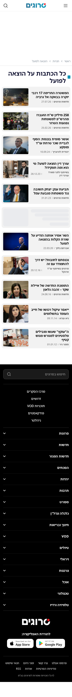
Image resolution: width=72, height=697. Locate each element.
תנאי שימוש (12, 663)
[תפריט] (66, 6)
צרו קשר (43, 663)
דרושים (36, 398)
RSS (18, 669)
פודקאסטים (36, 413)
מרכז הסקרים (36, 391)
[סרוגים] (36, 622)
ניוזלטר (36, 420)
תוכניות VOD (36, 406)
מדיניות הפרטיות (46, 669)
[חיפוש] (5, 5)
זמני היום (28, 663)
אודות (28, 669)
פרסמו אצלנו (59, 663)
